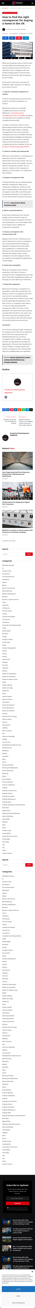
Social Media (6, 819)
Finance (4, 653)
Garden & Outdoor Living (9, 679)
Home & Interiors (7, 699)
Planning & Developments (10, 768)
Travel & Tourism (7, 853)
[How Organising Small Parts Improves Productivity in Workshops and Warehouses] (17, 461)
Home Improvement (8, 705)
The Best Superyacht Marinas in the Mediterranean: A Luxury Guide (23, 1230)
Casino (4, 602)
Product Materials (7, 782)
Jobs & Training (6, 730)
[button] (32, 1271)
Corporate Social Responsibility (11, 625)
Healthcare (5, 691)
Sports (4, 827)
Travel (4, 850)
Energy (4, 636)
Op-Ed (4, 762)
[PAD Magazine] (17, 3)
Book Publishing (7, 591)
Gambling (5, 668)
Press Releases (6, 779)
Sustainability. (6, 833)
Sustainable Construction (9, 836)
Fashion (4, 651)
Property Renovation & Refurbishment (13, 805)
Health (4, 682)
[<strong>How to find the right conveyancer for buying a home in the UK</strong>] (17, 50)
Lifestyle (4, 739)
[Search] (32, 3)
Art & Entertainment (8, 576)
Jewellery (5, 728)
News (4, 759)
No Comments (14, 33)
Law (3, 733)
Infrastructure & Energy (9, 716)
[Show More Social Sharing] (31, 38)
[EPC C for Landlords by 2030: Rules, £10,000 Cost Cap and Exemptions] (6, 1248)
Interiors (4, 722)
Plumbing (5, 773)
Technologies (6, 839)
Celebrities (5, 605)
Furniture (5, 665)
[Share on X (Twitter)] (12, 38)
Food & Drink (6, 659)
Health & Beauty (7, 685)
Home (11, 8)
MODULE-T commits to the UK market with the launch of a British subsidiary (17, 531)
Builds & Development (9, 594)
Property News (6, 802)
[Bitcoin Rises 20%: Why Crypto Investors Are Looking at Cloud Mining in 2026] (6, 1222)
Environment (6, 642)
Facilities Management (9, 648)
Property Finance (7, 793)
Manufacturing (6, 748)
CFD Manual (6, 608)
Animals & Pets (6, 571)
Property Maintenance (9, 799)
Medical (4, 753)
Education (5, 634)
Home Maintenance (8, 708)
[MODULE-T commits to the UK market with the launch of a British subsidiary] (17, 519)
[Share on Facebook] (5, 38)
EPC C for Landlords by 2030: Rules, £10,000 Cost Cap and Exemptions (22, 1248)
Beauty (4, 585)
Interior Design (6, 719)
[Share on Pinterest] (19, 38)
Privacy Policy (18, 1210)
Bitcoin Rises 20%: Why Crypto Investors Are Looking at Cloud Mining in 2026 (23, 1222)
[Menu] (3, 3)
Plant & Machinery (7, 770)
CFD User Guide (7, 611)
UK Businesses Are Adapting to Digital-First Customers (16, 503)
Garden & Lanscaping (8, 676)
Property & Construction (9, 790)
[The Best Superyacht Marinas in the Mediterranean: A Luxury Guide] (6, 1231)
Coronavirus (6, 622)
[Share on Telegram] (26, 38)
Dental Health (6, 631)
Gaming (4, 671)
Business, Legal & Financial (10, 13)
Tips (3, 845)
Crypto (4, 628)
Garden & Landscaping (9, 673)
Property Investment (8, 796)
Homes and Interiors (8, 711)
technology (5, 842)
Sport (3, 825)
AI (3, 568)
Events (4, 645)
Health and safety (7, 688)
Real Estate (5, 807)
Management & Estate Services (11, 745)
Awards (4, 582)
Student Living (6, 830)
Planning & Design (7, 765)
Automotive (5, 579)
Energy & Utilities (7, 639)
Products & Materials (8, 785)
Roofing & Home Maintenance (11, 813)
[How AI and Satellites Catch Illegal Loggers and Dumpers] (6, 1239)
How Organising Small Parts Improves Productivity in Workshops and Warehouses (16, 474)
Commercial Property (8, 616)
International (6, 725)
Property (4, 788)
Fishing (4, 656)
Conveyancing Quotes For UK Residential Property (9, 421)
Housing (4, 713)
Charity (4, 614)
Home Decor (6, 702)
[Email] (5, 397)
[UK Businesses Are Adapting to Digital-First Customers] (17, 491)
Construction (6, 619)
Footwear (5, 662)
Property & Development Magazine (16, 29)
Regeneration (6, 810)
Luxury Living (6, 742)
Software (5, 822)
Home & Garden (7, 696)
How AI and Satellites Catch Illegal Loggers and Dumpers (22, 1238)
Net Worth (5, 756)
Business (5, 596)
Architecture (6, 574)
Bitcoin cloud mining (8, 588)
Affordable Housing (8, 565)
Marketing (5, 750)
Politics (4, 776)
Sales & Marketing (7, 816)
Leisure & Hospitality (8, 736)
